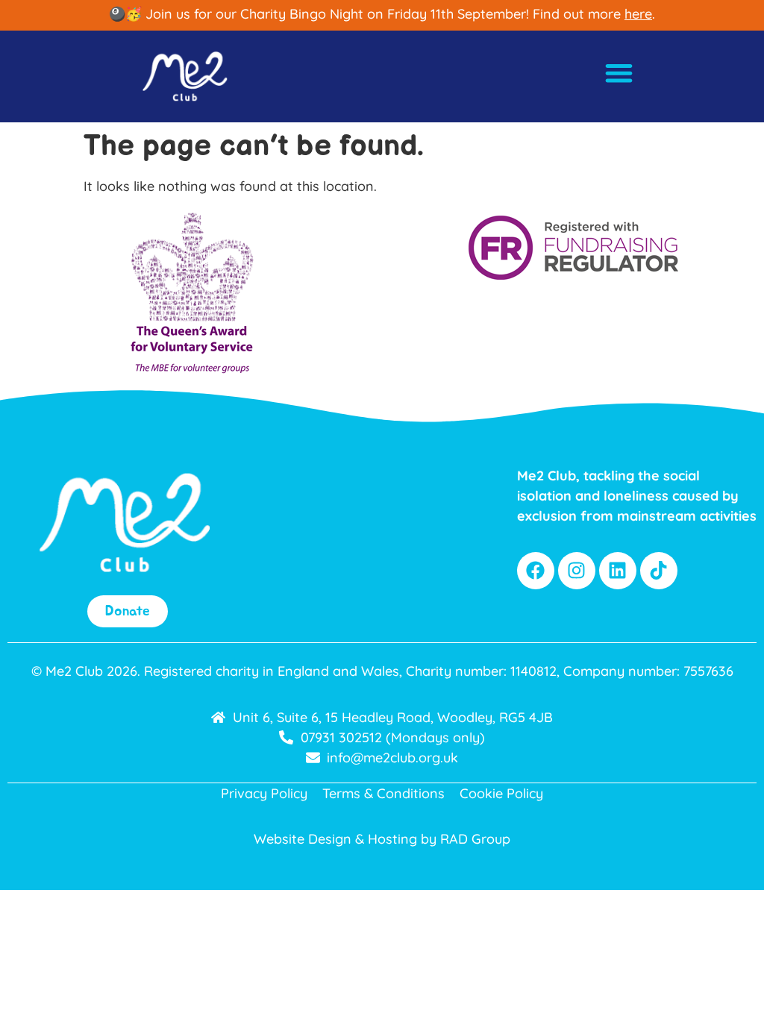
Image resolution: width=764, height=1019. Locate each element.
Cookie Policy (501, 793)
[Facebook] (535, 570)
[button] (620, 73)
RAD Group (475, 838)
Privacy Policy (264, 793)
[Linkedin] (617, 570)
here (638, 13)
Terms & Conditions (383, 793)
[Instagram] (576, 570)
